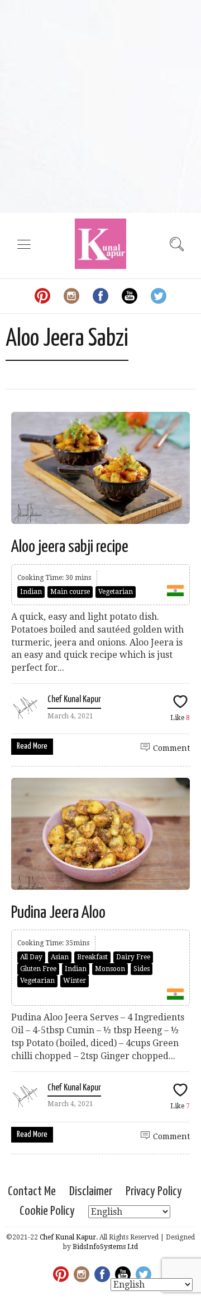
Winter (74, 981)
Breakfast (92, 957)
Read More (32, 746)
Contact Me (32, 1191)
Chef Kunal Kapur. (69, 1237)
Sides (141, 969)
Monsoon (110, 969)
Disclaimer (90, 1191)
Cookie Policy (47, 1211)
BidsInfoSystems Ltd (105, 1247)
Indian (31, 592)
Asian (60, 957)
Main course (70, 592)
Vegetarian (115, 592)
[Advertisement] (100, 106)
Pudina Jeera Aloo (58, 912)
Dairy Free (133, 957)
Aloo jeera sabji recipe (69, 546)
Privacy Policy (154, 1191)
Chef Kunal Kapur (74, 699)
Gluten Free (38, 969)
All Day (31, 957)
